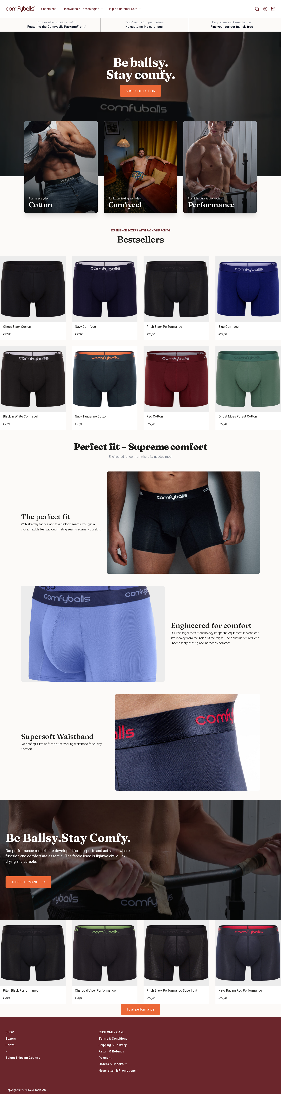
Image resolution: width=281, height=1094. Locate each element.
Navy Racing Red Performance (240, 990)
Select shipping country (23, 1058)
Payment (105, 1058)
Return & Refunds (111, 1051)
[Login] (265, 9)
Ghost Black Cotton (17, 326)
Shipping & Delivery (113, 1045)
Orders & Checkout (113, 1064)
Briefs (10, 1045)
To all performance (140, 1009)
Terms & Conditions (113, 1038)
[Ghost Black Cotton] (33, 289)
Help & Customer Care (122, 9)
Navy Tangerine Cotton (91, 416)
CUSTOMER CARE (111, 1032)
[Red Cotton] (176, 379)
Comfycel (125, 204)
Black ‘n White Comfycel (20, 416)
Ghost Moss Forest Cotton (237, 416)
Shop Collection (140, 91)
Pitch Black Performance (164, 326)
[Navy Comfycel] (105, 289)
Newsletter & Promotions (117, 1070)
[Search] (257, 9)
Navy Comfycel (86, 326)
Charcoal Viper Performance (95, 990)
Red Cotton (155, 416)
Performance (211, 204)
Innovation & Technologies (81, 9)
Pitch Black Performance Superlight (172, 990)
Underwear (48, 9)
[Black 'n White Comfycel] (33, 379)
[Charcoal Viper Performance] (105, 953)
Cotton (40, 204)
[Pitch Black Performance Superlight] (176, 953)
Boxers (11, 1038)
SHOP (10, 1032)
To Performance (25, 882)
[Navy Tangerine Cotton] (105, 379)
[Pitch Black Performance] (176, 289)
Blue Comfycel (228, 326)
